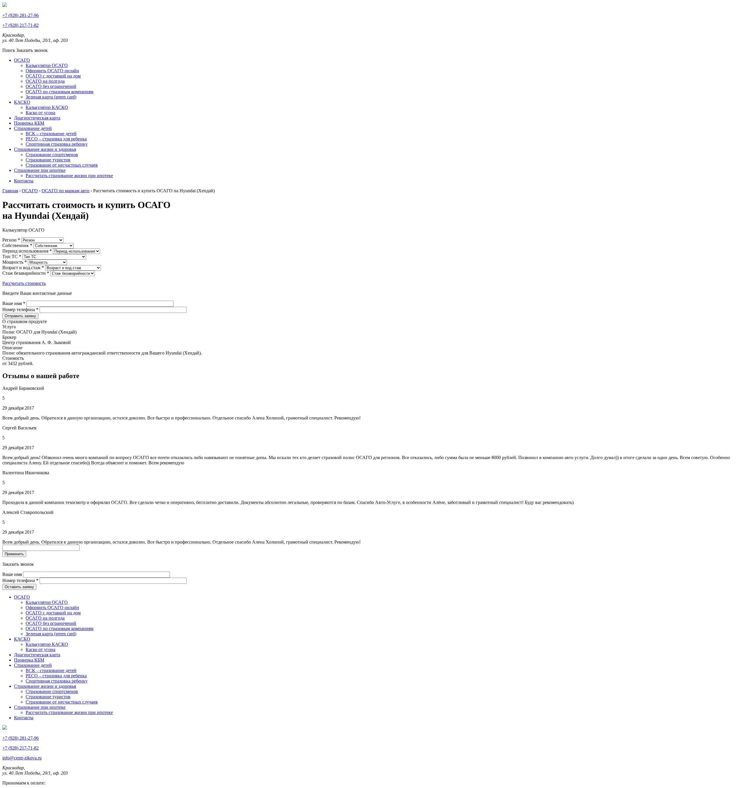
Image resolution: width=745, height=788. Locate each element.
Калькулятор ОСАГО (47, 65)
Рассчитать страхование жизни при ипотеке (69, 175)
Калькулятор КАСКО (47, 107)
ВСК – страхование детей (51, 133)
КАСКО (22, 102)
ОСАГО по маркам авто (65, 190)
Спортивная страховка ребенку (57, 144)
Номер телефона (20, 309)
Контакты (23, 180)
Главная (10, 190)
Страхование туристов (48, 159)
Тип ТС (11, 256)
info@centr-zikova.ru (22, 757)
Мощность (14, 262)
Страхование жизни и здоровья (45, 149)
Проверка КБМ (29, 123)
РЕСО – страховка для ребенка (56, 138)
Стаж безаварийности (25, 273)
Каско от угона (40, 112)
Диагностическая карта (37, 117)
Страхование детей (33, 128)
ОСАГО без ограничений (51, 86)
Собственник (17, 245)
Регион (11, 239)
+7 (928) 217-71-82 (20, 25)
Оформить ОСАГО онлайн (52, 70)
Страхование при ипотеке (39, 170)
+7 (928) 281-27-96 (20, 15)
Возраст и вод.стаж (23, 267)
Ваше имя (13, 303)
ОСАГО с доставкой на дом (53, 75)
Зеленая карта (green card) (51, 96)
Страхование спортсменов (52, 154)
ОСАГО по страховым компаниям (59, 91)
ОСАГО (22, 60)
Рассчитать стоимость (24, 283)
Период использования (27, 250)
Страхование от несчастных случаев (62, 165)
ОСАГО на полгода (45, 81)
